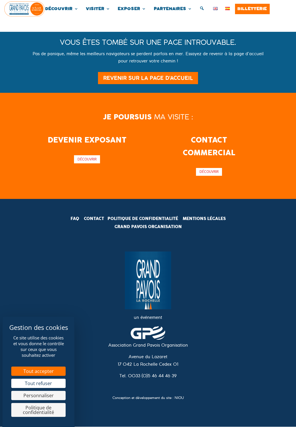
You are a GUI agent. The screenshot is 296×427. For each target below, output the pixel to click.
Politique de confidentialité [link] (38, 409)
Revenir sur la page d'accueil (148, 78)
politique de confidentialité (143, 218)
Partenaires (170, 9)
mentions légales (204, 218)
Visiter (95, 9)
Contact (94, 218)
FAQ (75, 218)
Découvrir (59, 9)
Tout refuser (38, 383)
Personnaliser (38, 395)
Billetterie (252, 9)
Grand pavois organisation (148, 226)
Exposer (129, 9)
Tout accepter (38, 371)
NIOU (179, 398)
